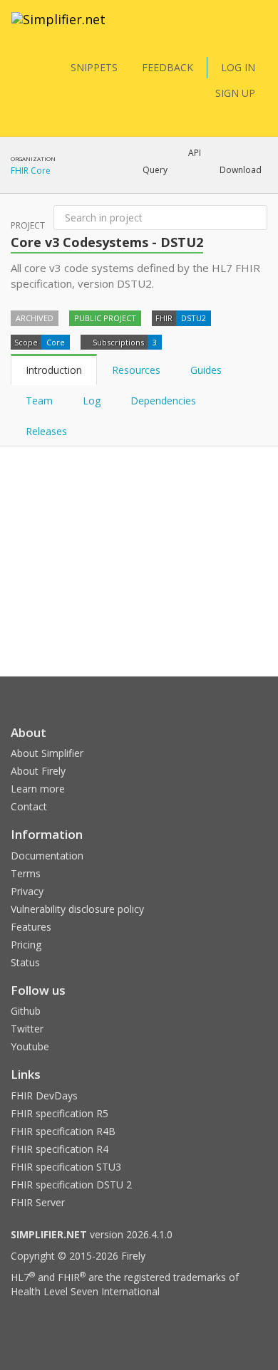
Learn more (38, 788)
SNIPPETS (94, 67)
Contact (29, 806)
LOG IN (238, 67)
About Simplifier (47, 753)
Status (25, 962)
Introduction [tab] (54, 370)
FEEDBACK (167, 67)
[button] (155, 170)
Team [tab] (39, 400)
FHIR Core (31, 170)
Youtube (30, 1046)
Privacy (27, 891)
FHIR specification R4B (63, 1131)
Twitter (27, 1028)
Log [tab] (92, 400)
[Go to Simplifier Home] (58, 28)
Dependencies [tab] (164, 400)
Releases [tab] (46, 431)
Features (31, 927)
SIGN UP (235, 93)
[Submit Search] (255, 218)
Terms (26, 873)
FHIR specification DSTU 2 (71, 1184)
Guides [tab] (206, 370)
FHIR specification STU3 (66, 1166)
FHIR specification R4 (59, 1149)
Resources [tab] (136, 370)
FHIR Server (38, 1202)
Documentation (47, 855)
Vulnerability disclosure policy (77, 909)
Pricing (26, 944)
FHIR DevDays (44, 1095)
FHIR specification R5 (59, 1113)
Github (26, 1011)
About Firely (38, 771)
